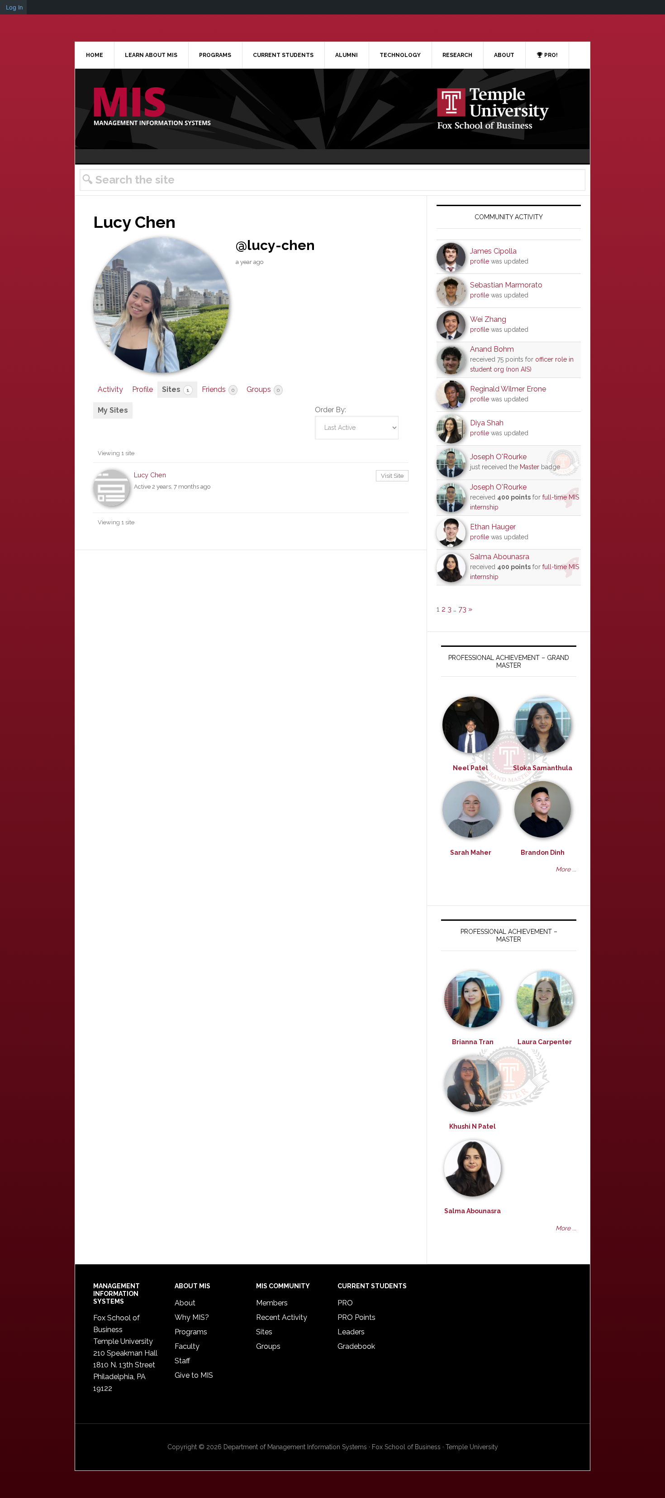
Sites (176, 389)
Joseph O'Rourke (498, 456)
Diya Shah (487, 423)
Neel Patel (470, 768)
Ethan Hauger (493, 527)
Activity (110, 389)
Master (529, 467)
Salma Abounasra (499, 556)
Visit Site (392, 475)
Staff (182, 1361)
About (185, 1303)
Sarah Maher (470, 852)
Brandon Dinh (543, 852)
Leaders (351, 1332)
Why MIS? (192, 1317)
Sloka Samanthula (542, 768)
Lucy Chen (150, 475)
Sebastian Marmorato (506, 285)
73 (462, 609)
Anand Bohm (492, 349)
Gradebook (356, 1346)
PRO (345, 1303)
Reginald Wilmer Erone (508, 389)
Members (272, 1303)
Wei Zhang (488, 319)
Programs (191, 1332)
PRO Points (356, 1317)
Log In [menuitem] (14, 7)
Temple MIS (152, 107)
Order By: (330, 409)
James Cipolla (493, 251)
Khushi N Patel (472, 1126)
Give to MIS (194, 1375)
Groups (263, 389)
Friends (218, 389)
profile (479, 261)
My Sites (113, 410)
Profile (142, 389)
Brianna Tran (473, 1042)
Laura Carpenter (545, 1042)
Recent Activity (281, 1317)
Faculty (187, 1346)
